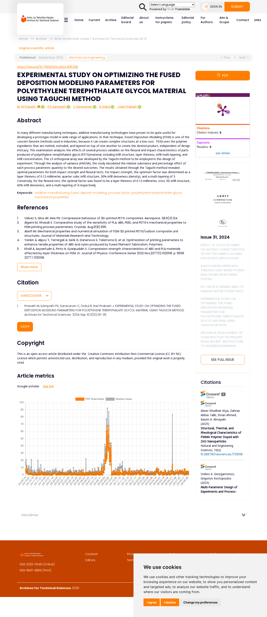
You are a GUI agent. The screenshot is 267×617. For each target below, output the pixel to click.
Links (257, 20)
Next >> (244, 57)
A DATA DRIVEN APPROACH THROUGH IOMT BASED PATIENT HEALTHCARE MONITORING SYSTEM (223, 272)
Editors (90, 560)
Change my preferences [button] (200, 602)
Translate (182, 9)
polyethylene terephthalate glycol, (156, 193)
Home (78, 20)
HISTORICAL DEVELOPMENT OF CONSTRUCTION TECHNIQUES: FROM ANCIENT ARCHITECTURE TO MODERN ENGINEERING (222, 339)
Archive (110, 20)
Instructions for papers (164, 20)
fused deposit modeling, (89, 193)
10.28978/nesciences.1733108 (222, 454)
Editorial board (127, 20)
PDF (225, 75)
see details (223, 153)
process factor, (119, 193)
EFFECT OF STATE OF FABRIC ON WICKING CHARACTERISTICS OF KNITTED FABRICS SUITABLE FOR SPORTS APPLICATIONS (223, 251)
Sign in (216, 6)
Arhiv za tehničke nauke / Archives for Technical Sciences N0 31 (100, 39)
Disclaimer (30, 515)
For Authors (207, 20)
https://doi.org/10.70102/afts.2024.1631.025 (47, 67)
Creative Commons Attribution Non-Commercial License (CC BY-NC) (134, 354)
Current (94, 20)
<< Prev (225, 57)
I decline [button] (170, 602)
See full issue (222, 359)
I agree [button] (151, 602)
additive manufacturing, (52, 193)
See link (48, 386)
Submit (237, 6)
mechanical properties (51, 197)
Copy (25, 326)
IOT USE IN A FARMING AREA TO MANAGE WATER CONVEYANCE (222, 289)
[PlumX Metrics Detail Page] (222, 110)
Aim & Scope (224, 20)
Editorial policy (188, 20)
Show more (29, 267)
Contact (242, 20)
